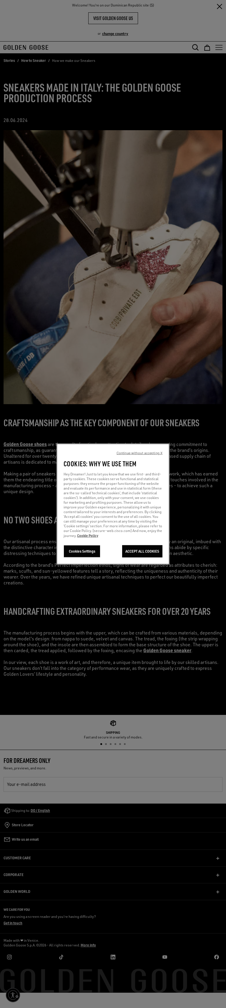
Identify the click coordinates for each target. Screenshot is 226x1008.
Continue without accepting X (139, 453)
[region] (113, 504)
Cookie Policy (87, 535)
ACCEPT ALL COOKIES (142, 551)
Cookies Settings (82, 551)
